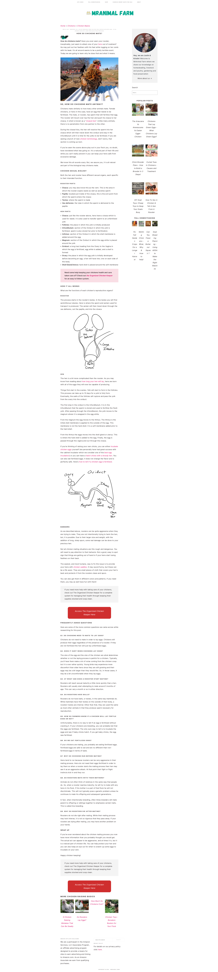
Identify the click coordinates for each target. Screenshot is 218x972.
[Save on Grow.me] (64, 37)
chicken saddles (80, 567)
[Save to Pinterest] (63, 37)
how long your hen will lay (93, 381)
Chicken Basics (83, 26)
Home (62, 26)
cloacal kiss (91, 121)
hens (100, 44)
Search (135, 87)
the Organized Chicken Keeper (99, 276)
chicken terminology (88, 139)
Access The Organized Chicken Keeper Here (89, 613)
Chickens (71, 26)
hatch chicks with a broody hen (99, 456)
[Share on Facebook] (61, 38)
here (100, 950)
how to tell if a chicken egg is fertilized (95, 462)
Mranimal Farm (109, 14)
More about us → (145, 78)
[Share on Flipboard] (66, 38)
